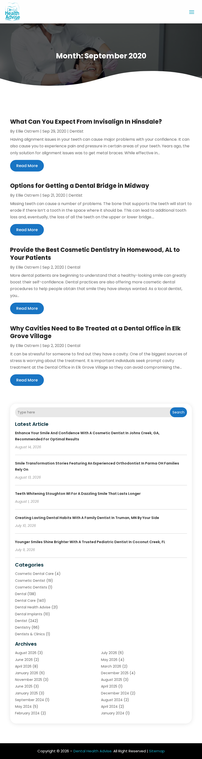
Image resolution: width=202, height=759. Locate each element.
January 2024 (112, 713)
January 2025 (26, 693)
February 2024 (27, 713)
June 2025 (24, 686)
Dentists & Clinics (30, 634)
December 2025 (115, 673)
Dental (73, 267)
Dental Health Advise (32, 607)
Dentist (76, 131)
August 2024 (112, 699)
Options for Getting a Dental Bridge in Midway (79, 186)
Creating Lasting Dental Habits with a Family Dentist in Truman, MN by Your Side (87, 517)
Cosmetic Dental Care (34, 573)
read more (27, 166)
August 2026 (25, 652)
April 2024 (109, 706)
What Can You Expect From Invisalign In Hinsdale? (86, 122)
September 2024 (29, 699)
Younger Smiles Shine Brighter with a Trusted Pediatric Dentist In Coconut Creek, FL (90, 541)
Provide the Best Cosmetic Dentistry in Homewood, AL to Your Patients (95, 253)
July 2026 (109, 652)
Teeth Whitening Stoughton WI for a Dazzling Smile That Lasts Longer (78, 493)
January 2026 (26, 673)
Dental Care (25, 600)
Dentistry (23, 627)
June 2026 (24, 659)
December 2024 (115, 693)
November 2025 (28, 679)
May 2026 (109, 659)
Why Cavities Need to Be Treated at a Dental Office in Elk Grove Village (95, 332)
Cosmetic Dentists (31, 587)
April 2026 (23, 666)
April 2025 (109, 686)
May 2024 (23, 706)
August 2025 (111, 679)
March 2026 (111, 666)
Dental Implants (28, 614)
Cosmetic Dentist (30, 580)
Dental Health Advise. (92, 751)
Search (178, 412)
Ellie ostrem (27, 131)
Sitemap (157, 751)
